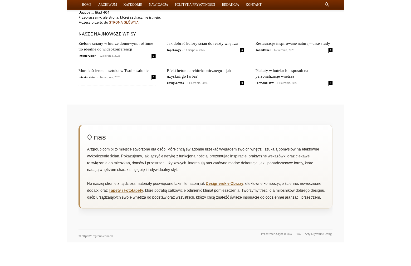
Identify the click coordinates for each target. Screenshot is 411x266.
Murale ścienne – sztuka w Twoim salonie (113, 70)
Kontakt (254, 4)
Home (87, 4)
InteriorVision (87, 55)
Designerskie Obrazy (224, 183)
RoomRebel (262, 50)
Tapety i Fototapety (126, 190)
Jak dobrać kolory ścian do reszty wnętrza (202, 43)
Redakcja (230, 4)
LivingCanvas (175, 83)
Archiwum (107, 4)
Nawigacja (158, 4)
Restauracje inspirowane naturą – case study (292, 43)
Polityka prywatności (195, 4)
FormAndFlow (264, 83)
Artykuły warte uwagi (319, 234)
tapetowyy (174, 50)
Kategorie (132, 4)
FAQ (298, 234)
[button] (327, 5)
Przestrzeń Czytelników (276, 234)
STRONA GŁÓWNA (123, 22)
